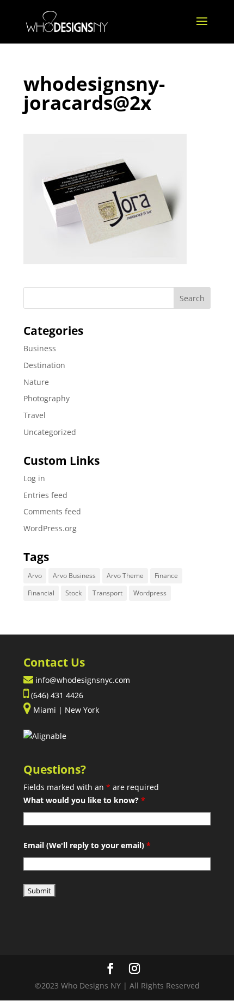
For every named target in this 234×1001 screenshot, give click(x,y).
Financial (41, 593)
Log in (34, 478)
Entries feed (45, 495)
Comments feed (52, 511)
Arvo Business (74, 575)
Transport (107, 593)
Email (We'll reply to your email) (87, 845)
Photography (46, 398)
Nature (36, 382)
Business (39, 348)
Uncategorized (49, 432)
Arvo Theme (125, 575)
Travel (34, 415)
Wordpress (150, 593)
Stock (73, 593)
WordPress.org (50, 528)
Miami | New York (65, 710)
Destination (44, 365)
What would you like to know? (84, 800)
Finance (166, 575)
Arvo (35, 575)
